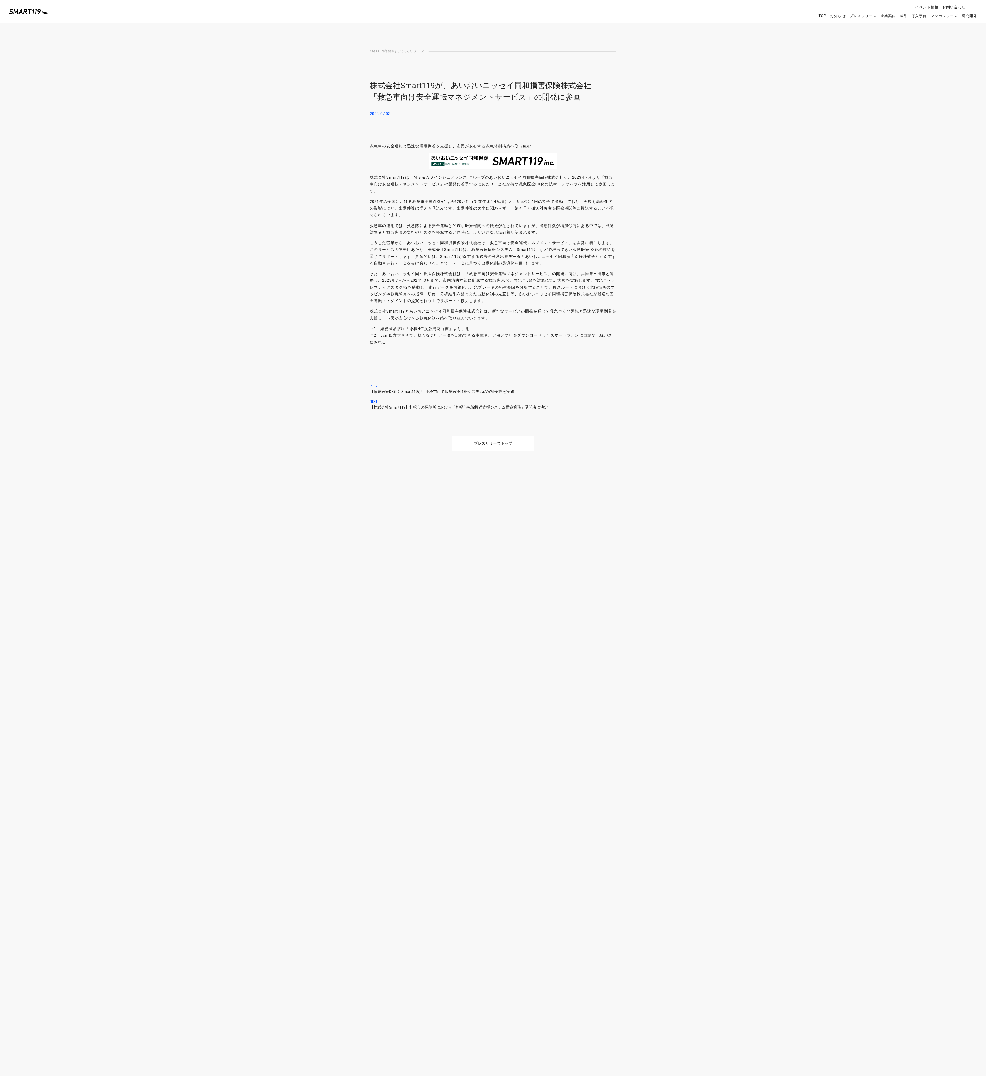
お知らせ (838, 16)
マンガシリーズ (944, 16)
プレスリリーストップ (493, 443)
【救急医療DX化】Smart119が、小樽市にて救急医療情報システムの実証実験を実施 (442, 391)
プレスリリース (863, 16)
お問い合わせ (953, 7)
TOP (822, 16)
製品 (903, 16)
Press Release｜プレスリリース (397, 51)
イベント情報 (926, 7)
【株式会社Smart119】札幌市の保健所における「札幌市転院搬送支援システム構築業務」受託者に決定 (459, 407)
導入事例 (919, 16)
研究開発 (969, 16)
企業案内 (888, 16)
